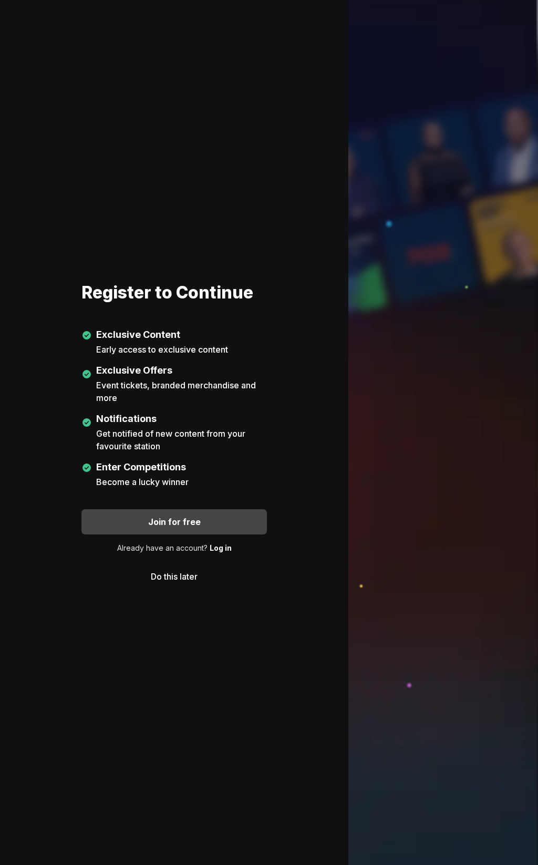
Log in (221, 547)
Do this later (174, 576)
